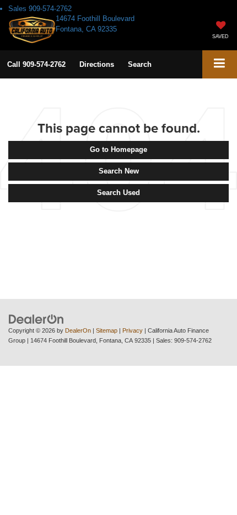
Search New (119, 171)
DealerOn (78, 330)
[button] (36, 64)
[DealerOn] (36, 318)
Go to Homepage (118, 149)
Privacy (132, 330)
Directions (96, 64)
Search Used (118, 192)
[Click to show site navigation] (219, 64)
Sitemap (106, 330)
